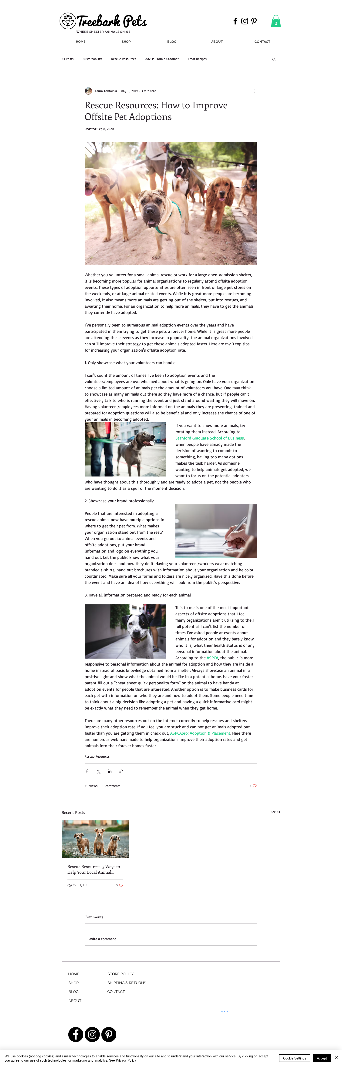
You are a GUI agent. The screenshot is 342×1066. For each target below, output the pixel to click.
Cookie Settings (294, 1058)
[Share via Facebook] (87, 771)
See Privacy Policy (122, 1060)
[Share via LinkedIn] (109, 771)
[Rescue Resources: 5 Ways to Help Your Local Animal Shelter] (95, 839)
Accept (322, 1058)
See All (275, 812)
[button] (276, 21)
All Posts (68, 59)
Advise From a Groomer (162, 59)
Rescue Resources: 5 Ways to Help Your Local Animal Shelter (93, 869)
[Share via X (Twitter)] (98, 771)
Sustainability (92, 59)
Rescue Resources (123, 59)
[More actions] (254, 91)
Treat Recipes (197, 59)
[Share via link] (121, 771)
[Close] (336, 1058)
